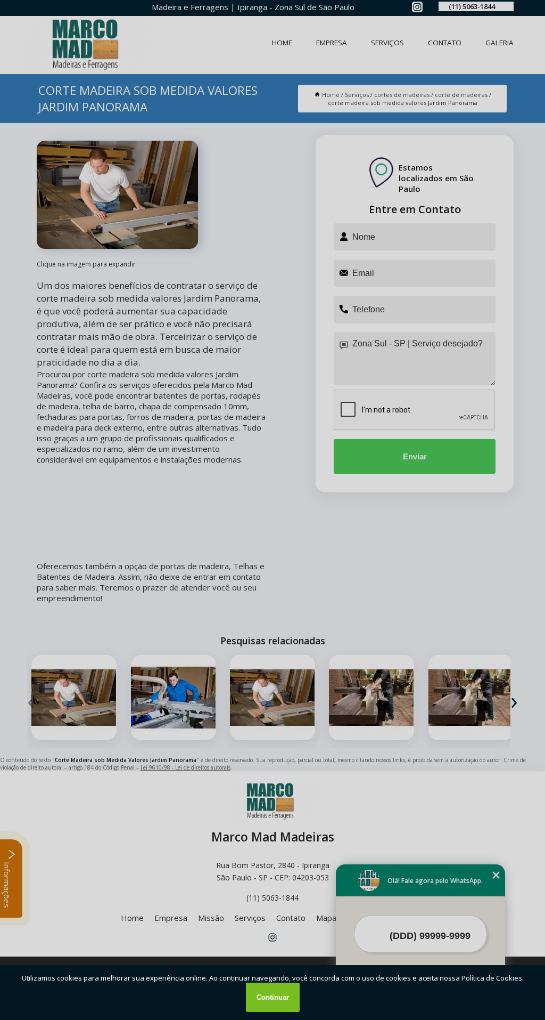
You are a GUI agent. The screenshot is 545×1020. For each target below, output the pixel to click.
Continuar (273, 997)
